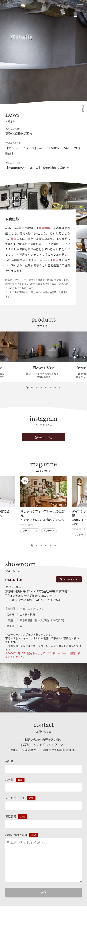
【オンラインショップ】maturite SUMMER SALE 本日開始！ (42, 150)
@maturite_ (43, 437)
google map (71, 579)
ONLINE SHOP (65, 5)
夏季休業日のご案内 (18, 133)
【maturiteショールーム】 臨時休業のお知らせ (37, 168)
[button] (27, 387)
